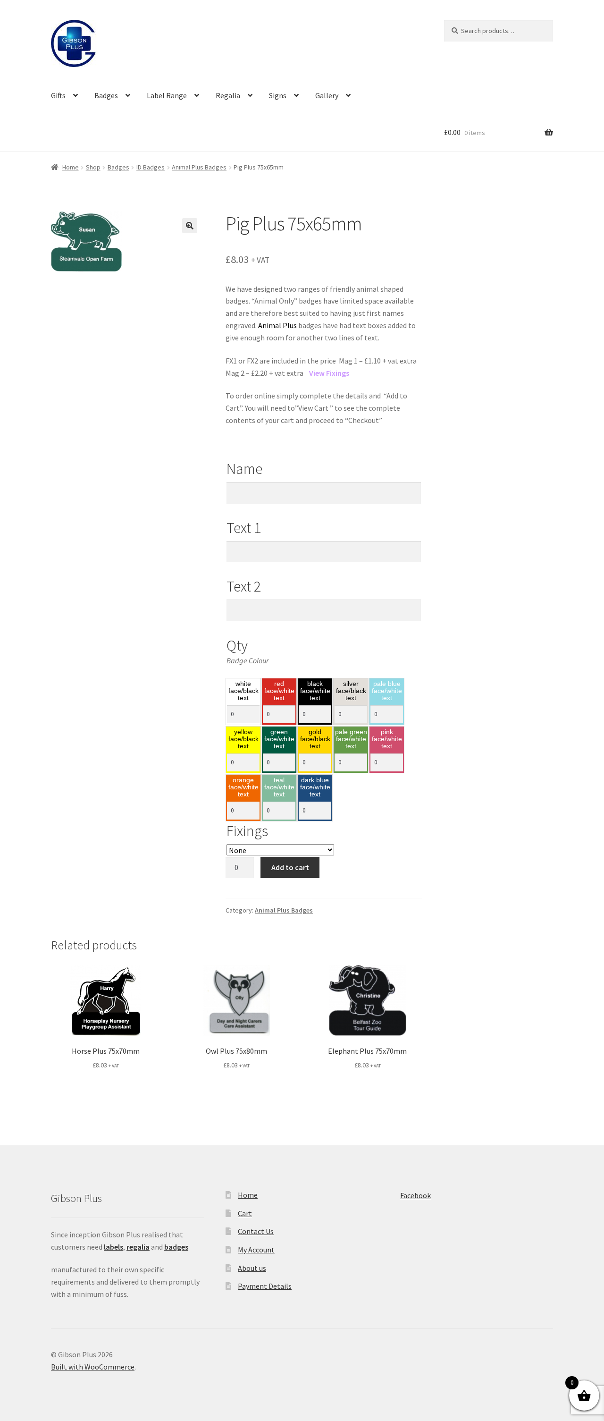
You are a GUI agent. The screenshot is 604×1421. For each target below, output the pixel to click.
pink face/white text (387, 739)
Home (70, 167)
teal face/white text (279, 787)
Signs (277, 95)
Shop (93, 167)
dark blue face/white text (315, 787)
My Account (256, 1249)
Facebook (415, 1195)
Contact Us (256, 1231)
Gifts (58, 95)
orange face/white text (243, 787)
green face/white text (279, 739)
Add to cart (290, 867)
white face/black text (243, 691)
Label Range (167, 95)
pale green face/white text (351, 739)
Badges (106, 95)
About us (252, 1268)
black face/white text (315, 691)
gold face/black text (315, 739)
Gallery (326, 95)
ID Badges (150, 167)
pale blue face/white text (387, 691)
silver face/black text (351, 691)
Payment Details (265, 1286)
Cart (245, 1213)
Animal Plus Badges (199, 167)
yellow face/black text (243, 739)
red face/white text (279, 691)
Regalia (228, 95)
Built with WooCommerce (92, 1366)
